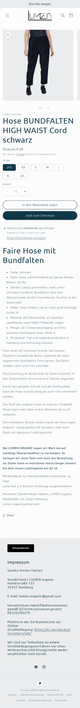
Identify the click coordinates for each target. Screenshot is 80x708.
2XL (22, 175)
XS (23, 167)
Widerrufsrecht (55, 695)
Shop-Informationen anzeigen (26, 237)
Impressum (61, 700)
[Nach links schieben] (32, 107)
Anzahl (7, 184)
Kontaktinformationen (40, 700)
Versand (21, 154)
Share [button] (10, 515)
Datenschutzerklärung (32, 695)
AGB (69, 695)
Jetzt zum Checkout (40, 215)
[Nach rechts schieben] (48, 107)
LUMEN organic (37, 690)
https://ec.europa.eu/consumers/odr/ (39, 631)
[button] (7, 15)
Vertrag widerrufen (20, 548)
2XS (9, 167)
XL (8, 175)
